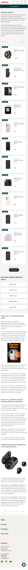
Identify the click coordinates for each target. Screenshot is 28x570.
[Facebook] (2, 562)
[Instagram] (6, 562)
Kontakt (4, 524)
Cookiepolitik (4, 556)
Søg (13, 3)
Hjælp (3, 520)
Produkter (4, 529)
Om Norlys (4, 534)
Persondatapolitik (5, 553)
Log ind (17, 3)
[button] (24, 565)
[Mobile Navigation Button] (25, 2)
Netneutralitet (4, 555)
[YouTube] (11, 562)
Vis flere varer (14, 270)
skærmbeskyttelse (5, 323)
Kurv (21, 3)
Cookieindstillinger (5, 558)
